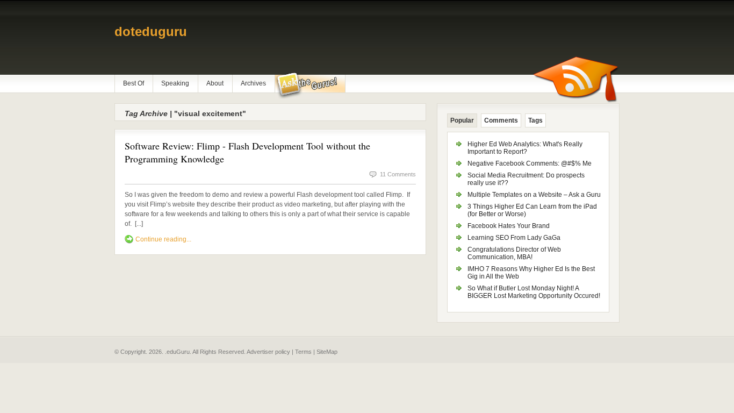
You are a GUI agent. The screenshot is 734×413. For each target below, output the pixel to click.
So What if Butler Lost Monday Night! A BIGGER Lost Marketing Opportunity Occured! (533, 292)
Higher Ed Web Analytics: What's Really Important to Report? (524, 147)
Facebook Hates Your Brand (508, 226)
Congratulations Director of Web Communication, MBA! (514, 253)
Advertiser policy (268, 351)
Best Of (133, 83)
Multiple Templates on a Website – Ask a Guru (534, 194)
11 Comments (398, 174)
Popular (462, 120)
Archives (253, 83)
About (215, 83)
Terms (303, 351)
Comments (501, 120)
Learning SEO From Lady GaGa (513, 237)
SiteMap (326, 351)
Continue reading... (163, 239)
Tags (535, 120)
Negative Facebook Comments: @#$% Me (529, 163)
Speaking (175, 83)
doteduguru (150, 31)
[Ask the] (310, 85)
